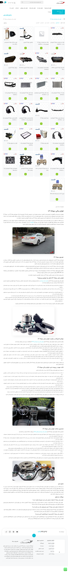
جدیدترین (57, 22)
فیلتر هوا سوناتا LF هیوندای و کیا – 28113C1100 (26, 144)
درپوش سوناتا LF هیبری (12, 67)
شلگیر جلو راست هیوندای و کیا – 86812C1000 (58, 144)
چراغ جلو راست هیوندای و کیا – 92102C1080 (43, 68)
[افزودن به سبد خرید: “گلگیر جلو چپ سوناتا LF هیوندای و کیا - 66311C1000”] (57, 174)
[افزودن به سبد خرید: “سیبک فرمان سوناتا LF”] (41, 124)
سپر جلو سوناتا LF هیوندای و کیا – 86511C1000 (11, 93)
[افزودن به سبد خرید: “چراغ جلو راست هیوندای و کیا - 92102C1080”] (41, 73)
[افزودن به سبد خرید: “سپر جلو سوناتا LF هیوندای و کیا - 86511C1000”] (10, 98)
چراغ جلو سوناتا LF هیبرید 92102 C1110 (26, 67)
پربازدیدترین (52, 22)
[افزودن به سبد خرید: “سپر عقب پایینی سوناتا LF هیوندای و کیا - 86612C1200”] (57, 124)
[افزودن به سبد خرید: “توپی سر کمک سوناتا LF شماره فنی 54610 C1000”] (10, 48)
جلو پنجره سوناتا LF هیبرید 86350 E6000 (58, 68)
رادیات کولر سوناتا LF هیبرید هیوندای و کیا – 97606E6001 (41, 93)
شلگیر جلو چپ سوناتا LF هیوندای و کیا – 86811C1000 (10, 119)
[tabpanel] (59, 546)
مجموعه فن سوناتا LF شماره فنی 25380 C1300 (27, 169)
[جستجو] (22, 2)
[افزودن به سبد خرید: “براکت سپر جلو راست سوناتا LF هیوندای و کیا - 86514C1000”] (41, 48)
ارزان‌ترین (42, 22)
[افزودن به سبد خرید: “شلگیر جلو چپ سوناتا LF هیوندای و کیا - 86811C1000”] (10, 124)
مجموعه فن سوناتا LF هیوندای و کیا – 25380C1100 (10, 169)
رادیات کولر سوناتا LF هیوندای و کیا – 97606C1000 (26, 93)
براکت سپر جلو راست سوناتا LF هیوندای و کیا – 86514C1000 (43, 43)
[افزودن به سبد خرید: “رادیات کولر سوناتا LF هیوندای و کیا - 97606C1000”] (25, 98)
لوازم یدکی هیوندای (44, 281)
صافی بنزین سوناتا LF (45, 143)
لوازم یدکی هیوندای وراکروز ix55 (40, 431)
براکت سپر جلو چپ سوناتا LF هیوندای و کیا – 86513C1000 (57, 43)
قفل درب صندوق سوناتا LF (12, 143)
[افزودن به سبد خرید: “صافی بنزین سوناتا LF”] (41, 149)
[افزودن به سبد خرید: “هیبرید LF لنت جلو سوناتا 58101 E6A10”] (57, 199)
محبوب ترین (47, 22)
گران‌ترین (37, 22)
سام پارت (28, 546)
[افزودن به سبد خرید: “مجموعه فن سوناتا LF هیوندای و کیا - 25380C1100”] (10, 174)
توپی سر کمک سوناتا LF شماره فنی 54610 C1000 (10, 43)
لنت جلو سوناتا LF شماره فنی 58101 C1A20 (42, 169)
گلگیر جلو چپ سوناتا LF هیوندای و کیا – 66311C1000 (57, 169)
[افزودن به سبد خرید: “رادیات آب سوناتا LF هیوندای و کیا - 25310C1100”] (57, 98)
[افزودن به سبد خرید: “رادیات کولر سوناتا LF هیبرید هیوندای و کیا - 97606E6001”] (41, 98)
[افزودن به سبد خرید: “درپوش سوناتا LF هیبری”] (10, 73)
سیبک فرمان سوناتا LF (44, 118)
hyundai (32, 222)
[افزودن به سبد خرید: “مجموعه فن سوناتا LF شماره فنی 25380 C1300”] (25, 174)
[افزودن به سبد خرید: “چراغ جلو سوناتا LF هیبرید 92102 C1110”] (25, 73)
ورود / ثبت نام (10, 2)
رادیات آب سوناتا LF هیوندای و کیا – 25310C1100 (57, 93)
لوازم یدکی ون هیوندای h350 (38, 341)
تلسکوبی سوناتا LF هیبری (28, 42)
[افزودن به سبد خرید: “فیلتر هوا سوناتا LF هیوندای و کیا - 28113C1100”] (25, 149)
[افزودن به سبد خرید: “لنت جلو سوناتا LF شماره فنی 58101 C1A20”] (41, 174)
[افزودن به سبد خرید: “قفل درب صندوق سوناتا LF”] (10, 149)
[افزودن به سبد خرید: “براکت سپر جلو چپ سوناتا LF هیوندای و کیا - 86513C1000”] (57, 48)
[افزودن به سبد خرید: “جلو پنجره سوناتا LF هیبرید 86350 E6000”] (57, 73)
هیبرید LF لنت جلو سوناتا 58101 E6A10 (57, 193)
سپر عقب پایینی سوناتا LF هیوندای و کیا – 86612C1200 (57, 119)
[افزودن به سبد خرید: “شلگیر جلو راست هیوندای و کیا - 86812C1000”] (57, 149)
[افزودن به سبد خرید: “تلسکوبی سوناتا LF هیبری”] (25, 48)
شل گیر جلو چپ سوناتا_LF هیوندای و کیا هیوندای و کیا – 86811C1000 (26, 119)
